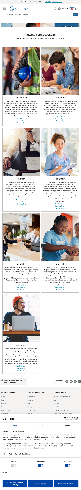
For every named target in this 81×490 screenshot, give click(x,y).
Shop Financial (21, 200)
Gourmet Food (6, 410)
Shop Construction (21, 119)
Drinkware (4, 407)
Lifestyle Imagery (33, 407)
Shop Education (60, 117)
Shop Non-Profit (60, 285)
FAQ (55, 400)
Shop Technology (21, 366)
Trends (29, 414)
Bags (3, 400)
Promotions (31, 410)
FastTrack (57, 403)
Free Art (56, 407)
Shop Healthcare (60, 204)
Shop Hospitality (21, 285)
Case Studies (31, 397)
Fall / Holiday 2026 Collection (53, 2)
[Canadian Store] (76, 8)
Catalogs (30, 400)
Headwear (4, 414)
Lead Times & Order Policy (63, 414)
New (3, 397)
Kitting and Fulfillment (61, 410)
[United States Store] (72, 8)
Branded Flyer (21, 121)
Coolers (4, 403)
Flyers (29, 403)
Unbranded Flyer (21, 123)
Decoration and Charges (62, 397)
